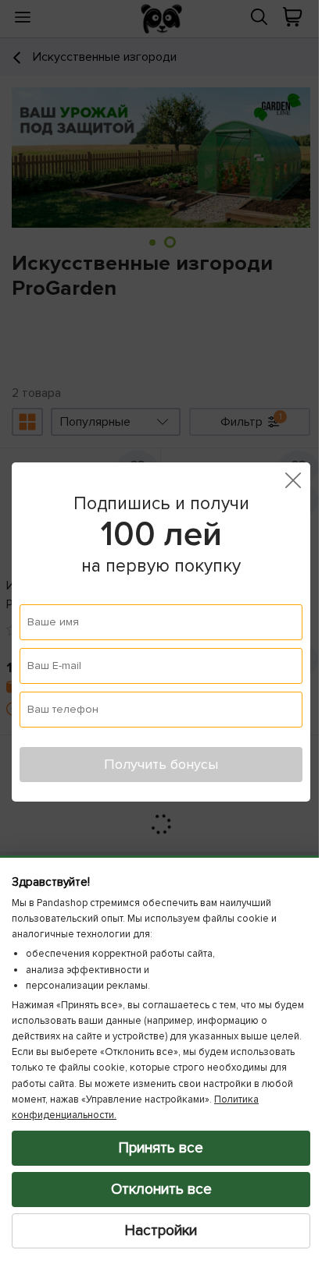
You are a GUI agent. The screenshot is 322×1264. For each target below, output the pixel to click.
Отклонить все (155, 1189)
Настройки (155, 1230)
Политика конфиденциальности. (157, 1115)
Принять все (155, 1147)
